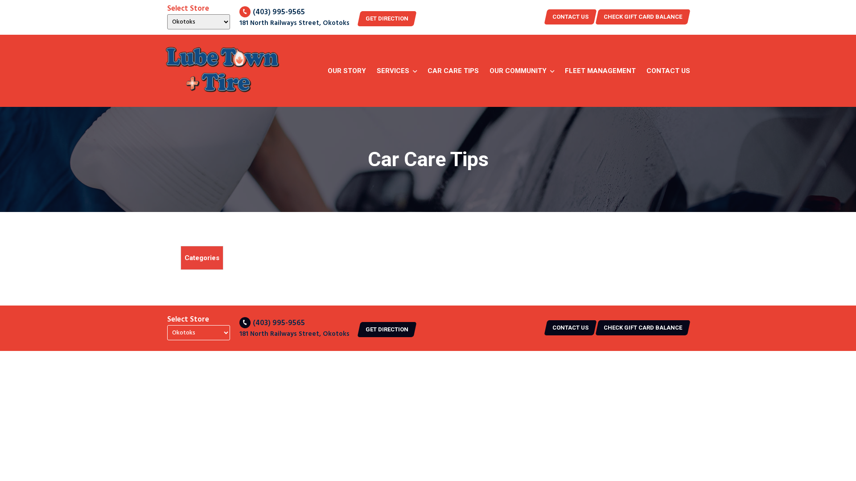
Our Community (518, 71)
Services (393, 71)
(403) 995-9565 (279, 12)
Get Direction (387, 18)
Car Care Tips (453, 71)
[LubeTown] (222, 70)
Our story (347, 71)
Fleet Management (600, 71)
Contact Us (668, 71)
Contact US (570, 16)
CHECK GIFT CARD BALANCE (643, 16)
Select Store (188, 8)
